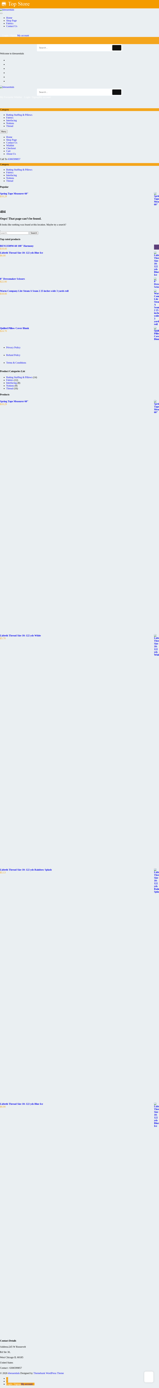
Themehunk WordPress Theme (48, 1373)
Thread (9, 126)
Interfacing (11, 120)
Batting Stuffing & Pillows (19, 115)
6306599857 (14, 159)
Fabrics (9, 117)
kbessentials (14, 1373)
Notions (10, 123)
